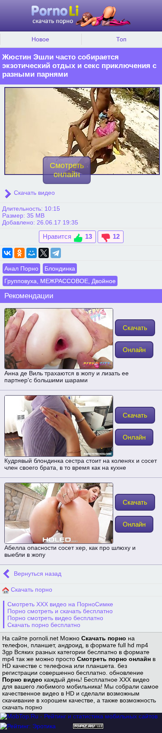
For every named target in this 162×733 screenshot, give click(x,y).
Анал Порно (21, 268)
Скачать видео (33, 192)
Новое (40, 39)
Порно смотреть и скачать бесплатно (60, 611)
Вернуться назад (36, 574)
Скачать (135, 327)
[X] (43, 253)
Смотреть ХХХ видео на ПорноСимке (60, 604)
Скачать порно (30, 589)
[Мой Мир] (31, 253)
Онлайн (134, 349)
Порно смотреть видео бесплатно (55, 617)
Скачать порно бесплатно (43, 624)
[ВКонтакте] (7, 253)
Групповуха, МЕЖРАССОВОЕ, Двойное (60, 281)
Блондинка (59, 268)
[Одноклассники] (19, 253)
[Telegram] (56, 253)
